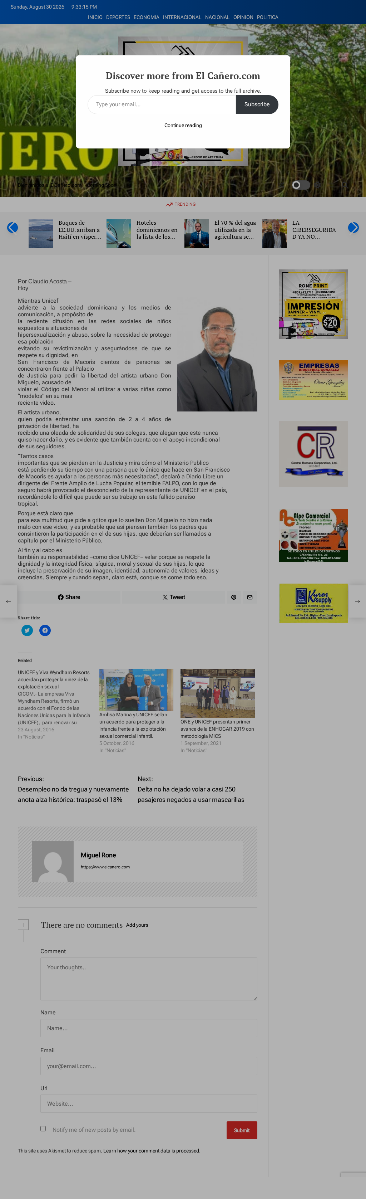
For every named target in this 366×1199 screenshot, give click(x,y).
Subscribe (257, 104)
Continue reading (183, 125)
